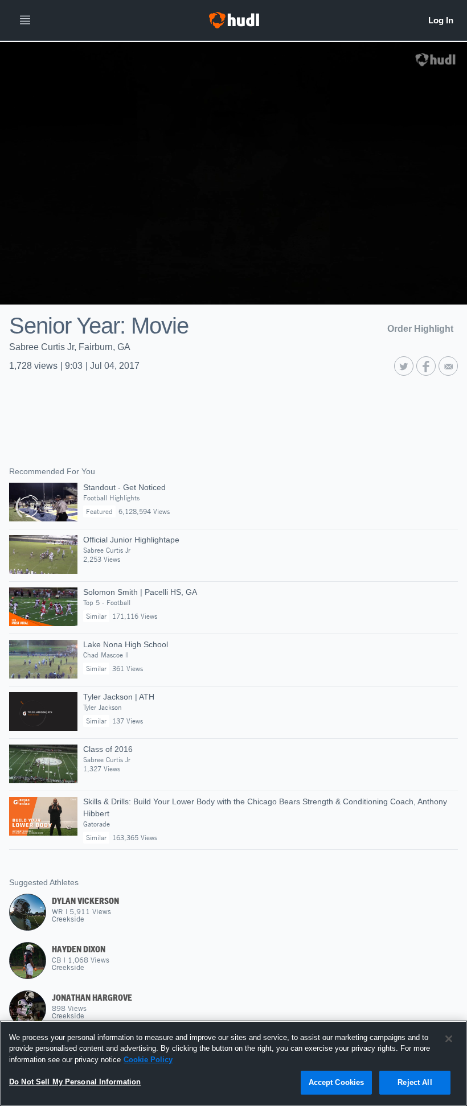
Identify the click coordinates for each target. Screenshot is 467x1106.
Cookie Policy (148, 1059)
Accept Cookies (336, 1082)
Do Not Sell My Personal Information (75, 1082)
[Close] (448, 1038)
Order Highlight (420, 329)
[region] (233, 1063)
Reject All (415, 1082)
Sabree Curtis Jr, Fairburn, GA (69, 347)
